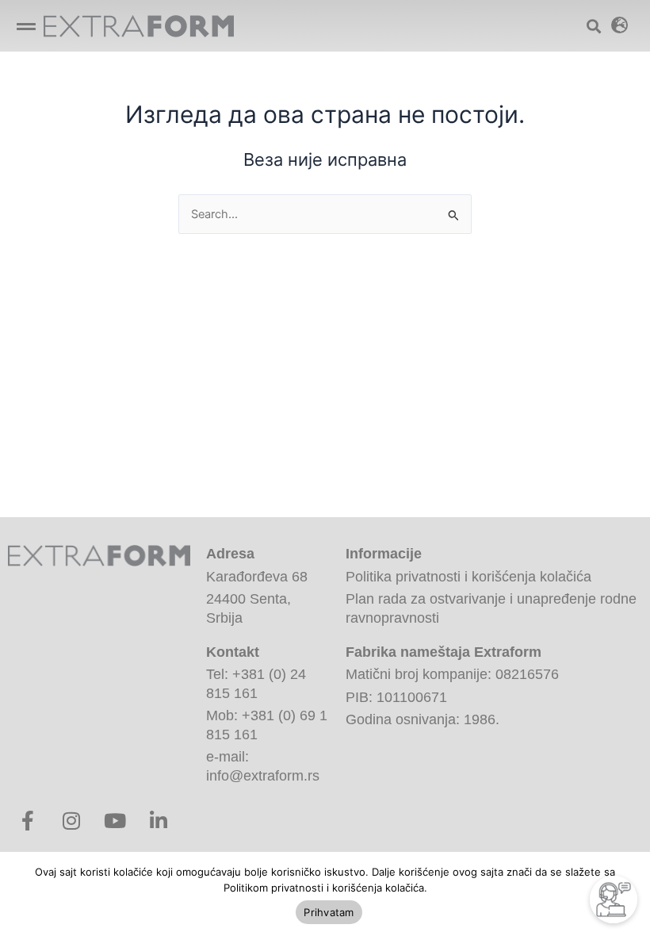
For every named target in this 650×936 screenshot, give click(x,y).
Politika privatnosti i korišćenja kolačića (468, 577)
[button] (26, 26)
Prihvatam (329, 912)
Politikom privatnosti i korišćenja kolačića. (325, 887)
